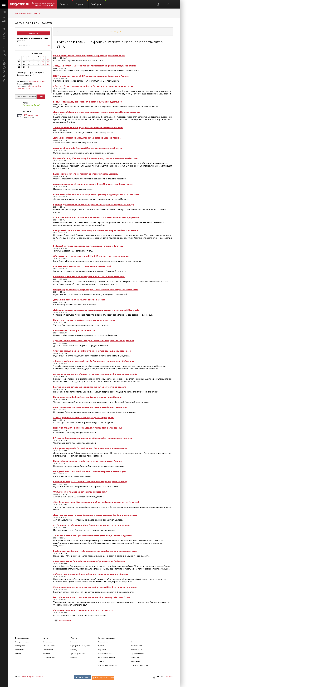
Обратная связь (49, 657)
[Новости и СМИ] (4, 50)
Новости (37, 13)
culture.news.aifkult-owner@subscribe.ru (29, 87)
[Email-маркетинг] (4, 80)
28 (19, 67)
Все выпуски (115, 31)
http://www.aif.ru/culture (37, 82)
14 (19, 62)
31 (33, 67)
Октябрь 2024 (36, 53)
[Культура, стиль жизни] (4, 46)
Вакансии (46, 653)
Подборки (96, 4)
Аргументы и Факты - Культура (34, 22)
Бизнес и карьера (105, 653)
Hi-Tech (101, 661)
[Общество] (4, 55)
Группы (79, 4)
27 (48, 64)
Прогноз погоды (137, 646)
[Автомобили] (4, 21)
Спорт (133, 642)
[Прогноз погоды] (4, 59)
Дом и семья (135, 661)
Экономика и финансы (107, 657)
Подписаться (33, 33)
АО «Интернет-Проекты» (32, 676)
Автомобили (103, 642)
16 (28, 62)
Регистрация (20, 646)
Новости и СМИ (136, 650)
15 (24, 62)
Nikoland (169, 676)
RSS (48, 45)
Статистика (24, 111)
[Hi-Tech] (4, 38)
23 (28, 64)
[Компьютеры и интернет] (4, 42)
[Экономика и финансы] (4, 76)
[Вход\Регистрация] (158, 4)
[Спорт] (4, 63)
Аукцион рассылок (77, 653)
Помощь (18, 653)
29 (24, 67)
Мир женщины (103, 650)
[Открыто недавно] (4, 16)
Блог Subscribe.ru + (50, 646)
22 (24, 64)
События (73, 657)
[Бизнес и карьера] (4, 25)
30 (28, 67)
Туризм (101, 646)
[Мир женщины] (4, 33)
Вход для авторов (22, 642)
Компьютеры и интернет (108, 665)
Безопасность (48, 650)
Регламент (19, 650)
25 (38, 64)
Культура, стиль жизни (23, 13)
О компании (47, 642)
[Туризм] (4, 72)
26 (43, 64)
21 (19, 64)
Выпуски (64, 4)
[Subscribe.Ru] (19, 4)
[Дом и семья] (4, 29)
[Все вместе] (4, 12)
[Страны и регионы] (4, 67)
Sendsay (73, 650)
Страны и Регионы (138, 653)
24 (33, 64)
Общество (135, 657)
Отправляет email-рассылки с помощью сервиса (43, 4)
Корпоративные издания (80, 646)
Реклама (73, 642)
